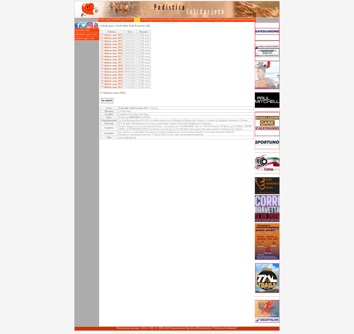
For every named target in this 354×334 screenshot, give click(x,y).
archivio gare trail (84, 38)
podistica (117, 19)
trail (137, 19)
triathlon (128, 19)
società (166, 19)
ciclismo (145, 19)
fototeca (199, 19)
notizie (176, 19)
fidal (220, 19)
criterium (156, 19)
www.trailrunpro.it (127, 137)
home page (104, 19)
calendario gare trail (86, 34)
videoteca (210, 19)
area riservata (238, 19)
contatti (251, 19)
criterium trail (82, 30)
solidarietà (187, 19)
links (226, 19)
